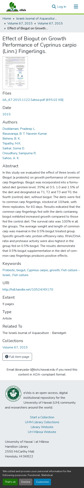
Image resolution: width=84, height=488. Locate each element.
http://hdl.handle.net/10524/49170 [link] (27, 289)
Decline (25, 482)
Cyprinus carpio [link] (37, 270)
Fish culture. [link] (20, 275)
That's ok (10, 482)
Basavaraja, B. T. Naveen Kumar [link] (24, 133)
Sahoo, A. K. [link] (10, 158)
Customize (42, 482)
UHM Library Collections (42, 422)
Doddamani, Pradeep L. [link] (18, 129)
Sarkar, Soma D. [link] (13, 148)
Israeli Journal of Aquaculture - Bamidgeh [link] (36, 18)
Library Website (42, 427)
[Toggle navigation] (76, 7)
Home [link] (6, 18)
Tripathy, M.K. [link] (11, 143)
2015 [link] (6, 114)
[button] (20, 7)
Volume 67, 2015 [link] (20, 23)
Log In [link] (61, 6)
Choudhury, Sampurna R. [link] (19, 153)
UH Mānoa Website (42, 432)
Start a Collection (42, 417)
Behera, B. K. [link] (11, 138)
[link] (42, 99)
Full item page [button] (18, 357)
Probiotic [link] (8, 270)
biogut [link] (21, 270)
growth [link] (55, 270)
